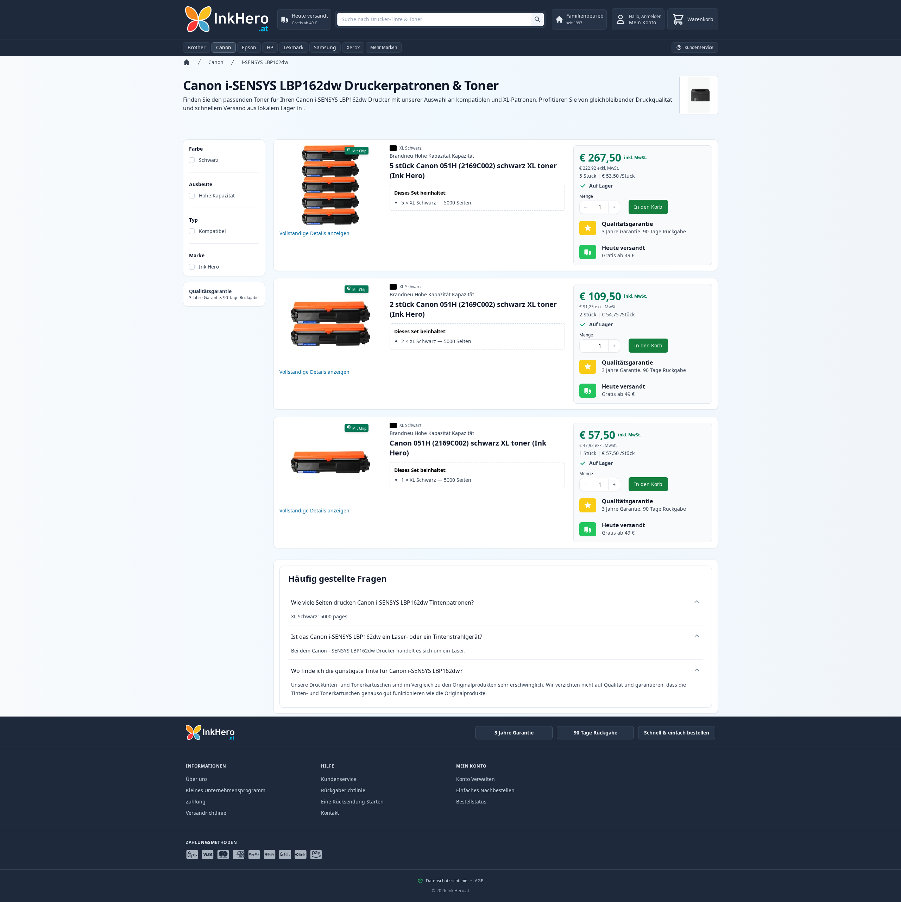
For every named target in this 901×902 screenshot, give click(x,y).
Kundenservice (338, 779)
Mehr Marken (383, 47)
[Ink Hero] (227, 19)
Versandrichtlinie (206, 812)
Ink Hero (209, 266)
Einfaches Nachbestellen (485, 790)
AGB (479, 881)
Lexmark (293, 47)
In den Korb (651, 208)
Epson (249, 47)
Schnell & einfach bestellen (676, 732)
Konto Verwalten (475, 779)
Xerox (353, 47)
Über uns (197, 779)
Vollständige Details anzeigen (314, 233)
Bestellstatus (471, 801)
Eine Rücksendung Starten (352, 801)
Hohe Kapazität (217, 195)
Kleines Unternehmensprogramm (225, 790)
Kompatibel (212, 231)
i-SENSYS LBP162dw (265, 62)
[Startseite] (186, 62)
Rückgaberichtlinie (343, 790)
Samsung (325, 47)
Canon (223, 47)
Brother (197, 47)
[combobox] (440, 19)
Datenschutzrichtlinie (446, 881)
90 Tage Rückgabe (595, 732)
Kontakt (330, 812)
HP (270, 47)
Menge (586, 196)
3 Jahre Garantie (514, 732)
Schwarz (209, 160)
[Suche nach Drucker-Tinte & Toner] (537, 19)
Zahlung (196, 801)
